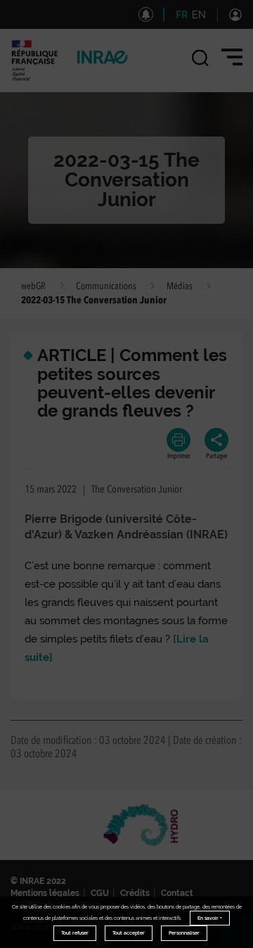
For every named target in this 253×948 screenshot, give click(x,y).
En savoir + (209, 918)
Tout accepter (128, 933)
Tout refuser (75, 933)
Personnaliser (184, 933)
